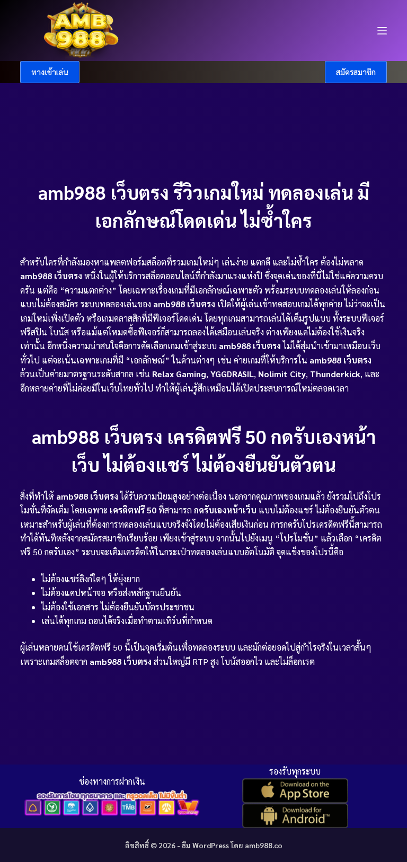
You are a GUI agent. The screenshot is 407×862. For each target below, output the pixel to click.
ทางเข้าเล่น (49, 72)
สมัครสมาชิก (356, 72)
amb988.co (263, 845)
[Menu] (382, 30)
